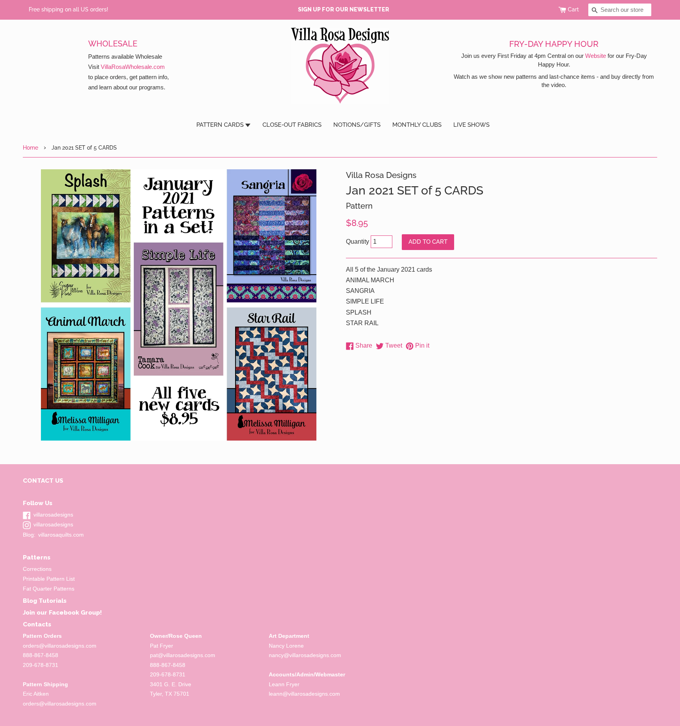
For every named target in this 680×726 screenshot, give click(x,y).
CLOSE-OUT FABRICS (292, 124)
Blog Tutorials (45, 600)
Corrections (37, 569)
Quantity (357, 241)
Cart (573, 9)
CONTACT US (43, 480)
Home (30, 147)
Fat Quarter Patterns (48, 589)
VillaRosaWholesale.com (133, 66)
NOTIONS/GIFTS (357, 124)
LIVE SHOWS (471, 124)
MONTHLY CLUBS (417, 124)
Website (595, 55)
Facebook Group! (75, 612)
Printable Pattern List (49, 579)
